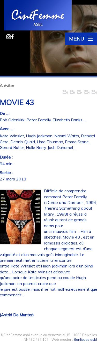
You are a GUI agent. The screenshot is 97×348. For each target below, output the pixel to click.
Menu (76, 39)
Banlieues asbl (85, 339)
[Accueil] (38, 15)
